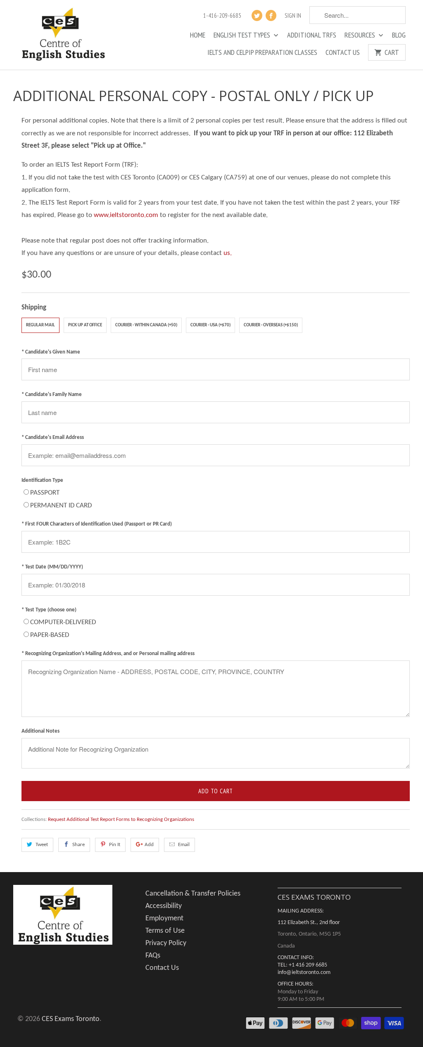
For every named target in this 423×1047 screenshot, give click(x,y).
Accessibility (163, 906)
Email (184, 844)
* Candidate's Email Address (52, 437)
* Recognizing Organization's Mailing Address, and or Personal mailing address (108, 653)
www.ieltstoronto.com (126, 215)
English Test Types (243, 35)
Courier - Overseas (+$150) (271, 325)
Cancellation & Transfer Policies (192, 894)
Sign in (293, 15)
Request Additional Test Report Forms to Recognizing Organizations (121, 819)
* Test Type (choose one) (48, 610)
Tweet (42, 844)
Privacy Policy (165, 943)
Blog (399, 35)
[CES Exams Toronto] (62, 35)
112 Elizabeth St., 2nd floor (309, 923)
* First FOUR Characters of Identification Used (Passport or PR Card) (96, 524)
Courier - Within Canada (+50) (146, 325)
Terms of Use (165, 931)
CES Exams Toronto (71, 1019)
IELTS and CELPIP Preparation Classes (262, 53)
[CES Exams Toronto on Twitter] (257, 15)
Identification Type (42, 480)
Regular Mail (40, 325)
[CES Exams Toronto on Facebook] (271, 15)
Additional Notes (40, 731)
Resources (361, 35)
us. (227, 253)
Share (78, 844)
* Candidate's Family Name (51, 394)
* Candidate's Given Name (50, 352)
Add (149, 844)
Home (197, 35)
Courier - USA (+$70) (210, 325)
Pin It (114, 844)
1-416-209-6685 (222, 15)
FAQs (152, 956)
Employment (164, 918)
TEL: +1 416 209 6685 (302, 965)
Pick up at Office (85, 325)
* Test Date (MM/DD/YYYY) (52, 567)
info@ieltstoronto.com (304, 972)
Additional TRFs (311, 35)
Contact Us (343, 53)
